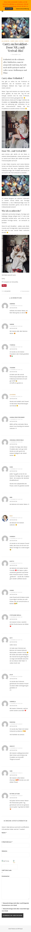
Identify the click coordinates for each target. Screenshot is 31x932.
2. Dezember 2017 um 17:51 (16, 639)
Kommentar (5, 876)
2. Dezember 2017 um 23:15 (16, 773)
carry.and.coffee (17, 41)
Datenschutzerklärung (22, 9)
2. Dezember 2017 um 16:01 (16, 592)
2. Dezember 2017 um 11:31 (16, 396)
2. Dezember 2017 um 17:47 (16, 617)
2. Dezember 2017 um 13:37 (16, 538)
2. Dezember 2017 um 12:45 (16, 499)
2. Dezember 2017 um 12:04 (16, 442)
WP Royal (19, 928)
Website (4, 851)
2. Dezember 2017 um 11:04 (16, 347)
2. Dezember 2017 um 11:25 (16, 369)
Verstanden (8, 9)
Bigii (11, 516)
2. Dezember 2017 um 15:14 (16, 563)
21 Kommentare (24, 291)
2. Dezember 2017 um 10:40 (16, 326)
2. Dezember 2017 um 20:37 (16, 724)
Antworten (13, 308)
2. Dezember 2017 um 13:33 (16, 517)
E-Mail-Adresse (7, 842)
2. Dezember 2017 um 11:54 (16, 419)
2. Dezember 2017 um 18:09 (16, 676)
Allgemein (5, 41)
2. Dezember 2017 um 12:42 (16, 469)
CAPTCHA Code (6, 870)
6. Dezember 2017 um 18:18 (16, 795)
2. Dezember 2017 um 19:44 (16, 703)
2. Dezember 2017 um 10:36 (16, 305)
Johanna (13, 394)
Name (4, 832)
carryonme (7, 291)
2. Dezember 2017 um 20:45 (16, 748)
